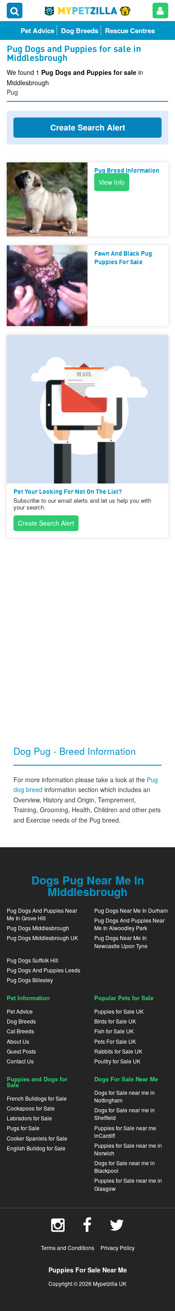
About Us (18, 1041)
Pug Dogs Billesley (30, 980)
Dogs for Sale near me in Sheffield (124, 1113)
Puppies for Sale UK (119, 1011)
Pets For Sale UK (115, 1041)
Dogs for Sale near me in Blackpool (124, 1166)
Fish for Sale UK (114, 1031)
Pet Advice (20, 1011)
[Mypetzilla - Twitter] (116, 1228)
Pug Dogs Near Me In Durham (131, 910)
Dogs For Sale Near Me (126, 1079)
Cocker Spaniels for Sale (37, 1138)
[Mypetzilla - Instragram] (58, 1228)
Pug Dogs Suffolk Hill (32, 960)
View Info (112, 182)
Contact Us (20, 1061)
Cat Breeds (20, 1031)
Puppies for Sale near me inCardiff (125, 1131)
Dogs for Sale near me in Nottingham (124, 1096)
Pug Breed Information (126, 171)
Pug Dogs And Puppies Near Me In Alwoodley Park (129, 924)
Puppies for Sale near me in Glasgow (128, 1184)
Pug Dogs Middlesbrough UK (42, 937)
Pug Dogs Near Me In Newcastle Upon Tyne (121, 941)
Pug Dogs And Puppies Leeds (43, 970)
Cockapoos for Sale (31, 1108)
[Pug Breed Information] (47, 199)
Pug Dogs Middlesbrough (38, 928)
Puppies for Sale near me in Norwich (128, 1149)
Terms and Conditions (67, 1247)
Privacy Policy (118, 1247)
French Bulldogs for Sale (37, 1098)
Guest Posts (21, 1051)
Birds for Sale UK (115, 1021)
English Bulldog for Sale (36, 1148)
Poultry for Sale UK (117, 1061)
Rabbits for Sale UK (118, 1051)
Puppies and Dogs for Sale (37, 1082)
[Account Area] (160, 10)
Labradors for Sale (29, 1118)
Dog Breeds (21, 1021)
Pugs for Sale (23, 1128)
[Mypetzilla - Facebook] (87, 1228)
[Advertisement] (87, 634)
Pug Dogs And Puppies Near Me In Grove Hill (42, 914)
